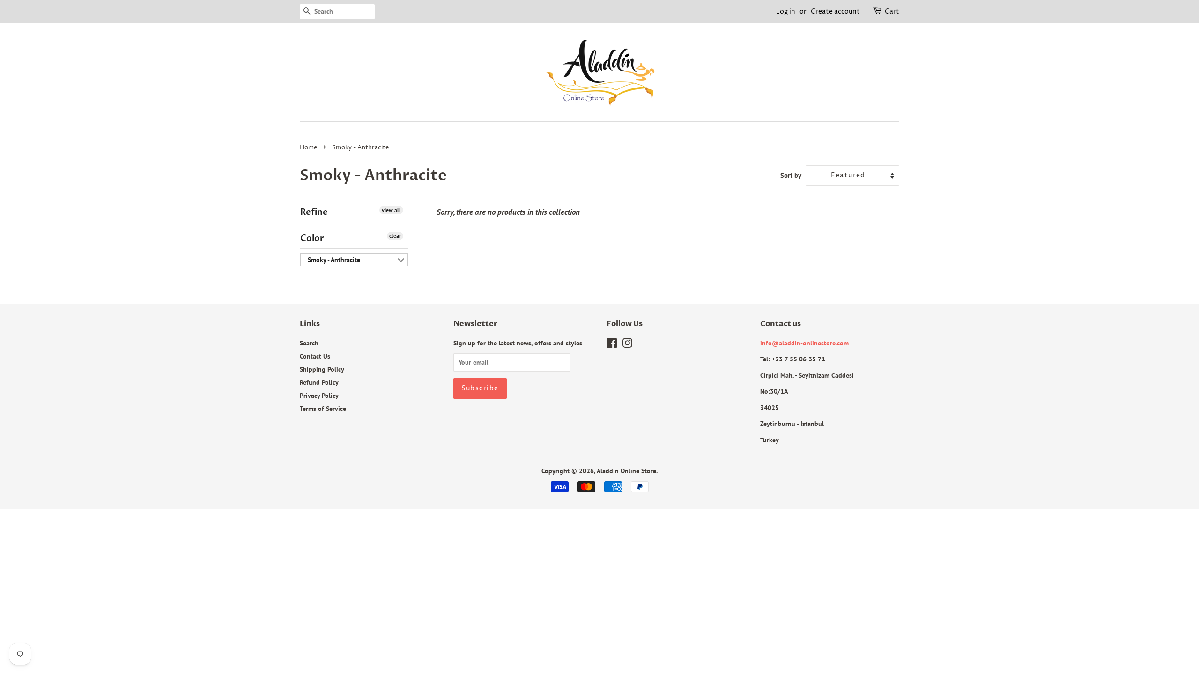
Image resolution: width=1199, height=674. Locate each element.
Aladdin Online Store (626, 470)
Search (309, 342)
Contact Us (315, 356)
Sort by (790, 175)
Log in (785, 11)
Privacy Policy (319, 395)
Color (312, 238)
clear (395, 235)
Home (308, 148)
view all (391, 209)
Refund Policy (319, 382)
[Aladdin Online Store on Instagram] (627, 344)
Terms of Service (323, 408)
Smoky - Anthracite (334, 260)
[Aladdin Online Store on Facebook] (612, 344)
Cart (892, 11)
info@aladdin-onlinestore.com (804, 342)
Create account (835, 11)
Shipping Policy (322, 369)
